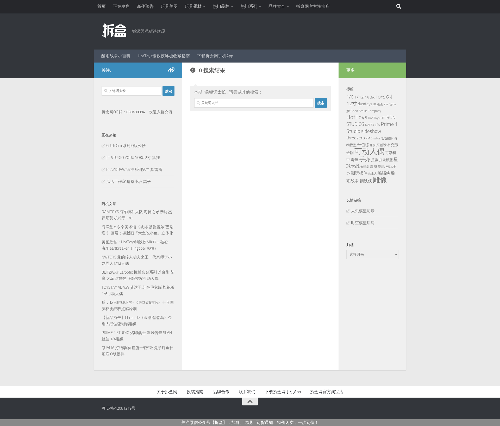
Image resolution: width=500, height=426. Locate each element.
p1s (377, 125)
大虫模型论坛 (362, 210)
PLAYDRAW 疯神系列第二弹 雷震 (134, 169)
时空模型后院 (362, 222)
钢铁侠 (366, 180)
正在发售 (121, 6)
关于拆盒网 (167, 391)
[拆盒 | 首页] (114, 30)
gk (348, 111)
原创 (373, 145)
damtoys (365, 104)
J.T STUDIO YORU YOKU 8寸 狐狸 (133, 157)
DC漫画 (378, 104)
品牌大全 (276, 6)
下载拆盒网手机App (215, 55)
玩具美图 (169, 6)
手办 (364, 159)
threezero (355, 137)
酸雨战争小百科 (115, 55)
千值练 (363, 145)
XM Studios (373, 138)
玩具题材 (193, 6)
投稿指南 (195, 391)
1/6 (349, 97)
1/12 (359, 97)
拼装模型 (386, 160)
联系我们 (247, 391)
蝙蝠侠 (384, 173)
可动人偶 (369, 151)
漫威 (373, 166)
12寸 (351, 104)
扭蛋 (374, 160)
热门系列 (249, 6)
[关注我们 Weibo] (171, 70)
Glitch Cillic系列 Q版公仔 (126, 145)
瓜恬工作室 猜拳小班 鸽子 (128, 181)
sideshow (371, 131)
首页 (101, 6)
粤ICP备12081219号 (118, 408)
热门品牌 (221, 6)
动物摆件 (387, 138)
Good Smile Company (366, 111)
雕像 (380, 180)
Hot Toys (374, 118)
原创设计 (383, 145)
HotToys (356, 117)
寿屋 (355, 159)
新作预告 (145, 6)
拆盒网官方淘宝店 (313, 6)
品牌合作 (221, 391)
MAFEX (369, 125)
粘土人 (372, 173)
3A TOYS (377, 97)
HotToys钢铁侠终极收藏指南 (164, 55)
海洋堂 (364, 167)
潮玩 (381, 167)
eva (386, 104)
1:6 (367, 97)
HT (382, 118)
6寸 (389, 97)
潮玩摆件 (359, 173)
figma (392, 104)
